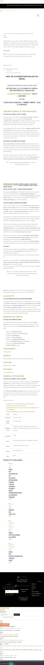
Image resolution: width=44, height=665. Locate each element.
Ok (11, 663)
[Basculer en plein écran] (3, 608)
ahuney (1, 1)
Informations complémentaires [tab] (13, 72)
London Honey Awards (10, 185)
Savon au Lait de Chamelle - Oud (8, 657)
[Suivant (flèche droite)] (3, 610)
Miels (9, 33)
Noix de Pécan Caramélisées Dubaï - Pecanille (11, 642)
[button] (34, 16)
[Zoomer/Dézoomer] (1, 608)
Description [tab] (9, 71)
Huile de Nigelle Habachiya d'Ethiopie (9, 636)
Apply (17, 614)
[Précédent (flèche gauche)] (1, 610)
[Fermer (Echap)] (8, 608)
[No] (14, 664)
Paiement (4, 624)
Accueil (5, 33)
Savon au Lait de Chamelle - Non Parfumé (10, 630)
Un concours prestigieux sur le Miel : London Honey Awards (20, 411)
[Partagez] (6, 608)
